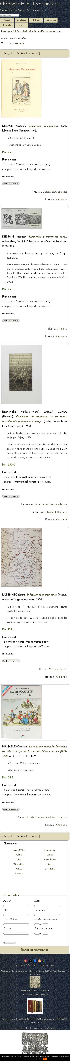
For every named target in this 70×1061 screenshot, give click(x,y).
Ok (44, 1059)
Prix (36, 928)
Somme (39, 817)
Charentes (48, 192)
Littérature (61, 512)
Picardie (30, 817)
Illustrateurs (27, 504)
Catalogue (21, 20)
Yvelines (53, 669)
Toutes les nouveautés (34, 950)
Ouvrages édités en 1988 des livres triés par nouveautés (31, 31)
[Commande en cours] (36, 25)
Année (37, 919)
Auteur (7, 901)
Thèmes (36, 192)
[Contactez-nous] (45, 10)
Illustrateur (40, 910)
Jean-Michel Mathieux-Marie (51, 504)
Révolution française (56, 817)
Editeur (7, 928)
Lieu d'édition (10, 919)
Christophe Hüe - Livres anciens (29, 4)
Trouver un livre (12, 895)
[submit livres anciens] (20, 15)
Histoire (62, 329)
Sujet (37, 901)
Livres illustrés (47, 512)
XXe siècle (61, 199)
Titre (5, 910)
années (20, 43)
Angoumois (60, 192)
